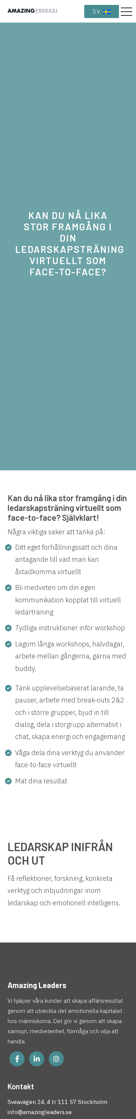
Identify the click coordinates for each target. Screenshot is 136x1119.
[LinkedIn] (36, 1058)
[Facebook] (17, 1058)
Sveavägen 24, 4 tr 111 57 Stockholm (57, 1101)
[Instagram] (56, 1058)
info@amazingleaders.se (40, 1112)
